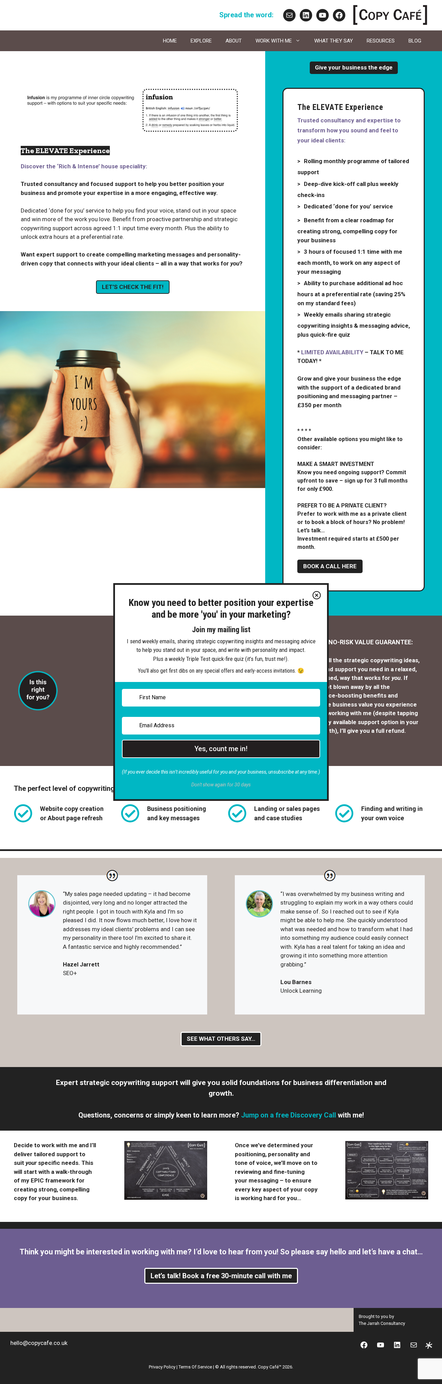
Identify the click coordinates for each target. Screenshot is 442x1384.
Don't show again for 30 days (221, 784)
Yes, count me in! (221, 749)
